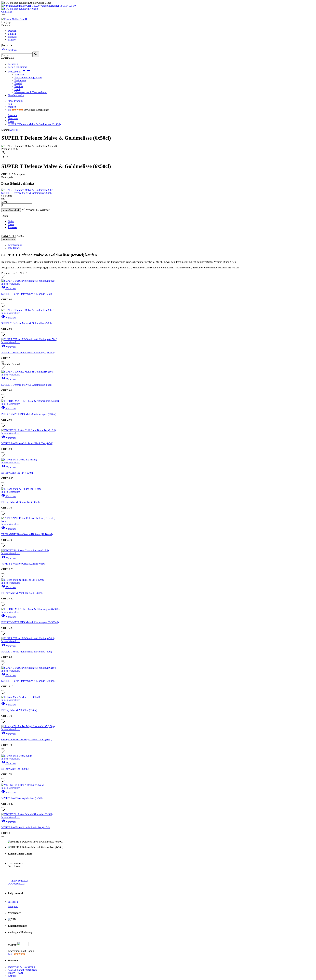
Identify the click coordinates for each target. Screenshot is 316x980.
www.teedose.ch (16, 883)
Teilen (11, 221)
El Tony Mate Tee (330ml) (15, 768)
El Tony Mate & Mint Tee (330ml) (19, 710)
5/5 (10, 109)
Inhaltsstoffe (14, 248)
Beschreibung (15, 245)
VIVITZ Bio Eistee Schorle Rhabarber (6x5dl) (25, 827)
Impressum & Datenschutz (21, 967)
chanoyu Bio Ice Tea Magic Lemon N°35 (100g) (26, 739)
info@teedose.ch (19, 880)
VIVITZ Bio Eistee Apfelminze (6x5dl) (21, 798)
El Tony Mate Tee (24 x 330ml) (17, 472)
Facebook (13, 901)
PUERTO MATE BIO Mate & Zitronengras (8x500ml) (30, 622)
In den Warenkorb (11, 210)
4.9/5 (11, 953)
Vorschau (8, 288)
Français (12, 36)
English (12, 33)
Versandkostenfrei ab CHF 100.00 (58, 5)
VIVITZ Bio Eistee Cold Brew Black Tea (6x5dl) (27, 443)
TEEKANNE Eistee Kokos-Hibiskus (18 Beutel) (27, 534)
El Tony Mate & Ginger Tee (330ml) (20, 502)
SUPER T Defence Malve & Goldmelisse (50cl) (26, 193)
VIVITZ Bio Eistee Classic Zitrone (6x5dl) (23, 563)
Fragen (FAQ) (15, 972)
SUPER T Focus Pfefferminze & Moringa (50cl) (26, 293)
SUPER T (14, 129)
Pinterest (12, 227)
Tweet (11, 224)
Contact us (6, 11)
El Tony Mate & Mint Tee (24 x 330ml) (21, 593)
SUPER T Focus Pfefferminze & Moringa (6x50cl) (27, 352)
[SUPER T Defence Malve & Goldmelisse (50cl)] (27, 190)
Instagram (13, 906)
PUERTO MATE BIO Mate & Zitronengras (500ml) (28, 414)
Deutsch (12, 30)
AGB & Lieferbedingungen (22, 969)
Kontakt (33, 8)
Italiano (12, 39)
